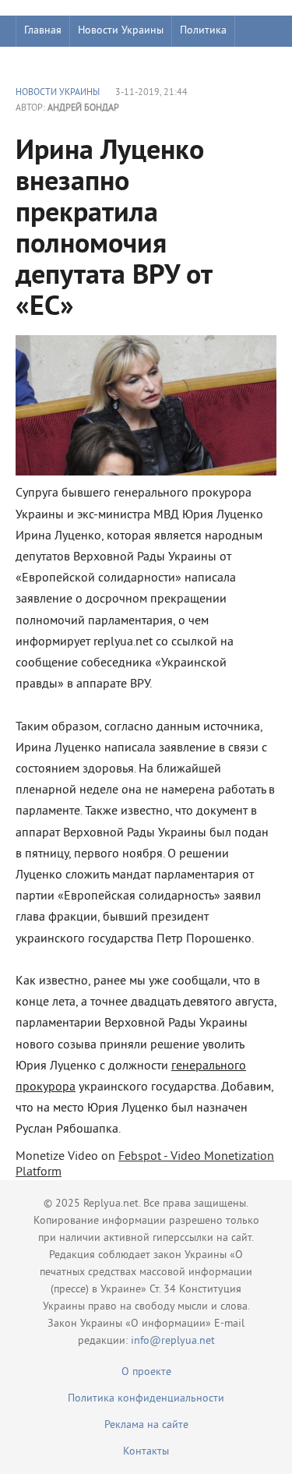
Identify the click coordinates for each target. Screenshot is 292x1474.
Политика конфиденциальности (146, 1398)
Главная (43, 30)
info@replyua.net (173, 1341)
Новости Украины (121, 30)
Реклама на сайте (146, 1425)
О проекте (146, 1372)
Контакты (146, 1451)
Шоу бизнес (51, 62)
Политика (203, 30)
